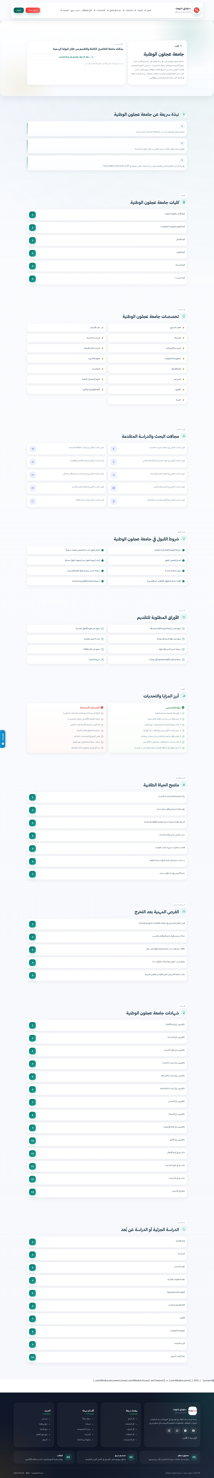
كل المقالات (130, 1434)
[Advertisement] (55, 1453)
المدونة (66, 10)
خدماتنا (88, 1424)
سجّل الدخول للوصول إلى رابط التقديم (74, 56)
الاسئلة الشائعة (19, 1473)
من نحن (44, 1418)
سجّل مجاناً (33, 10)
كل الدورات (130, 1429)
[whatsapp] (177, 1430)
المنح (149, 10)
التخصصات (101, 10)
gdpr (28, 1473)
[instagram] (169, 1430)
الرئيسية (193, 1438)
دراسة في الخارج (115, 10)
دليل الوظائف (87, 10)
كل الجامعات (129, 1424)
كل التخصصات (129, 1439)
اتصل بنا (88, 1434)
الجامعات (129, 10)
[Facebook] (193, 1430)
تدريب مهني (75, 10)
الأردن (184, 1438)
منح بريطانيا (43, 1424)
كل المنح (131, 1418)
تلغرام (19, 10)
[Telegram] (185, 1430)
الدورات (140, 10)
